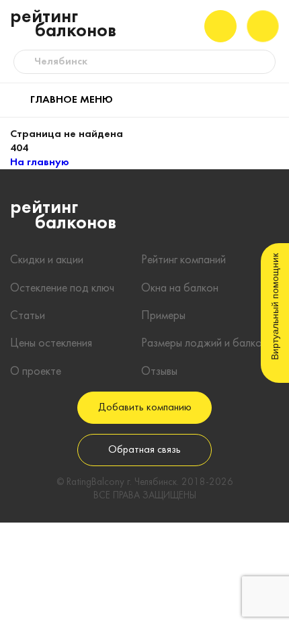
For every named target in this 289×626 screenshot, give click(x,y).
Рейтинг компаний (183, 260)
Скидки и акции (46, 260)
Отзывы (159, 371)
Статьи (27, 316)
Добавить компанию (145, 407)
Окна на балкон (179, 288)
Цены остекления (51, 343)
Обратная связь (144, 450)
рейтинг (63, 24)
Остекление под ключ (62, 288)
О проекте (35, 371)
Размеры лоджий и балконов (210, 343)
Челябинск (60, 61)
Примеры (163, 316)
